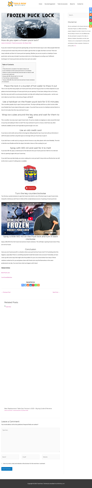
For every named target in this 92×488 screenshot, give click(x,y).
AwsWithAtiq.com (60, 483)
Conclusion (6, 81)
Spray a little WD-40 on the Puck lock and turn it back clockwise (19, 80)
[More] (38, 285)
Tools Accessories (63, 4)
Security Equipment (50, 4)
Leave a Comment (6, 43)
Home (40, 4)
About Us (72, 4)
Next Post (56, 292)
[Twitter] (25, 285)
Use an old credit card (8, 74)
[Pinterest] (33, 285)
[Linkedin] (30, 285)
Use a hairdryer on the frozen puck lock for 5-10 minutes (17, 70)
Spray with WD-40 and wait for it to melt (13, 76)
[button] (30, 188)
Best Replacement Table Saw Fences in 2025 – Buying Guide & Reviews (28, 408)
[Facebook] (22, 285)
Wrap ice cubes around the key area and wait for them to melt (18, 72)
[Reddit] (28, 285)
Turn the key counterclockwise (10, 78)
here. (75, 45)
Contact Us (80, 4)
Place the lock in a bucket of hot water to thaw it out (16, 68)
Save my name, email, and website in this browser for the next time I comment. (24, 463)
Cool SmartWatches (6, 277)
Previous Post (5, 292)
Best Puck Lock (5, 272)
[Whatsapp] (36, 285)
